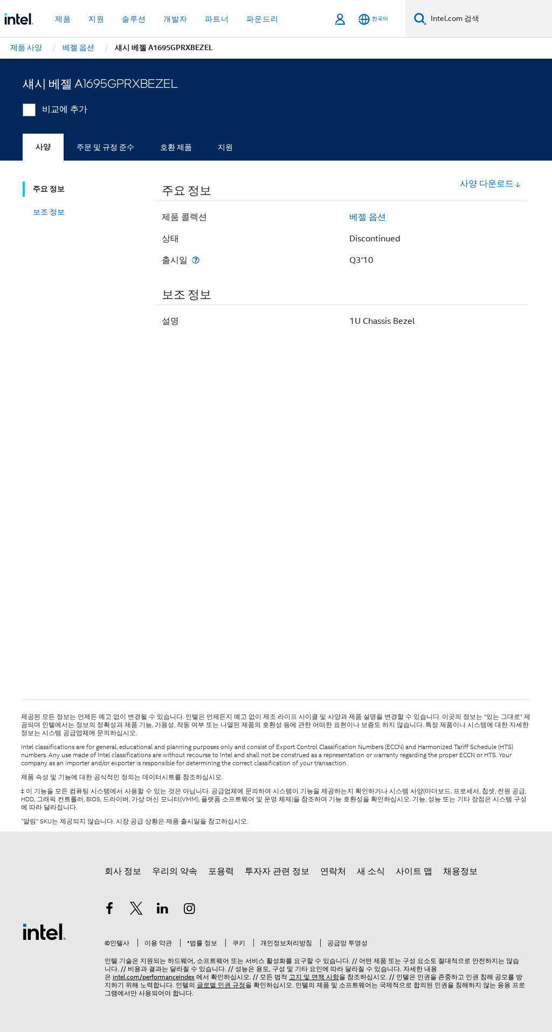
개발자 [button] (175, 19)
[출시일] (196, 260)
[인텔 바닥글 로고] (44, 931)
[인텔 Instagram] (190, 910)
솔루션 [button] (134, 19)
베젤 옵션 (367, 217)
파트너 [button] (217, 19)
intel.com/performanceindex (154, 977)
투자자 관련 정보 (277, 871)
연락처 (333, 871)
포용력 (221, 871)
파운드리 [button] (262, 19)
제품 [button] (63, 19)
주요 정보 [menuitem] (49, 189)
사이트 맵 (414, 871)
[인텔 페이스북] (109, 910)
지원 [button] (96, 19)
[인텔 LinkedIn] (163, 910)
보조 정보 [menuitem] (49, 212)
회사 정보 (123, 871)
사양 (43, 147)
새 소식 (371, 871)
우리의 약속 (174, 871)
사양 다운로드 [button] (487, 183)
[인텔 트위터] (136, 910)
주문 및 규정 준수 (105, 147)
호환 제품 (176, 147)
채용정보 (460, 871)
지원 (225, 147)
